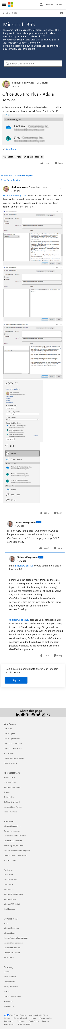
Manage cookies (45, 1018)
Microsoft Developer (11, 928)
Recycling (45, 1021)
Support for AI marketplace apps (16, 938)
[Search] (41, 4)
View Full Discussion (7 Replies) (18, 175)
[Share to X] (28, 714)
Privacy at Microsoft (11, 986)
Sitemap (7, 1018)
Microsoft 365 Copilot (12, 904)
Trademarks (21, 1021)
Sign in (16, 680)
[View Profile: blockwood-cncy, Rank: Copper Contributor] (6, 84)
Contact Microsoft (20, 1018)
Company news (9, 981)
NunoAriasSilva (25, 565)
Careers (7, 972)
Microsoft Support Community (24, 42)
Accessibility (8, 1001)
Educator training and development (17, 850)
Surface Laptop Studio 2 (12, 738)
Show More (11, 149)
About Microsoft (10, 976)
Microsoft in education (12, 826)
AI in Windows (9, 753)
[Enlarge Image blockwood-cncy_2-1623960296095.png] (33, 351)
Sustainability (9, 1006)
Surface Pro (8, 729)
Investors (7, 991)
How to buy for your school (13, 845)
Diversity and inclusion (12, 996)
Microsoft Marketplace (12, 948)
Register (49, 4)
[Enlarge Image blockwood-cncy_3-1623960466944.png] (23, 411)
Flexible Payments (10, 812)
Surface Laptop (9, 733)
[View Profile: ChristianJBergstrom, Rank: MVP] (10, 524)
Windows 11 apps (10, 763)
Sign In (59, 4)
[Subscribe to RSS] (43, 714)
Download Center (10, 782)
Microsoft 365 (11, 13)
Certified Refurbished (11, 802)
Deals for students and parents (15, 855)
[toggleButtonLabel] (61, 13)
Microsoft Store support (12, 787)
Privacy (33, 1018)
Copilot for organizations (13, 743)
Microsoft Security (10, 879)
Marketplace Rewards (12, 952)
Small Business (9, 909)
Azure (6, 923)
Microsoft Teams (10, 899)
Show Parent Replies (10, 180)
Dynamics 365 (9, 884)
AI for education (10, 860)
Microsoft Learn (9, 933)
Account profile (9, 777)
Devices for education (12, 831)
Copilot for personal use (12, 748)
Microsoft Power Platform (13, 894)
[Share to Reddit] (33, 714)
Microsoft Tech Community (13, 943)
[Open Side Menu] (4, 4)
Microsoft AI (8, 874)
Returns (7, 792)
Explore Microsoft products (14, 758)
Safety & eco (34, 1021)
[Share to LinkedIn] (17, 714)
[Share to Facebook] (23, 714)
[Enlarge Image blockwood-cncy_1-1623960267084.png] (33, 293)
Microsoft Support (25, 48)
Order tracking (9, 797)
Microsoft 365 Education (13, 841)
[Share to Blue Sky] (38, 714)
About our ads (9, 1024)
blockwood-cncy (20, 82)
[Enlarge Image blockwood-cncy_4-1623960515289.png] (21, 472)
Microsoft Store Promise (13, 807)
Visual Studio (9, 957)
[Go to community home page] (10, 4)
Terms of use (8, 1021)
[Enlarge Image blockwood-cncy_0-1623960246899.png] (33, 238)
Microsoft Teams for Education (15, 836)
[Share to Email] (48, 714)
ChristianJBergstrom (16, 195)
